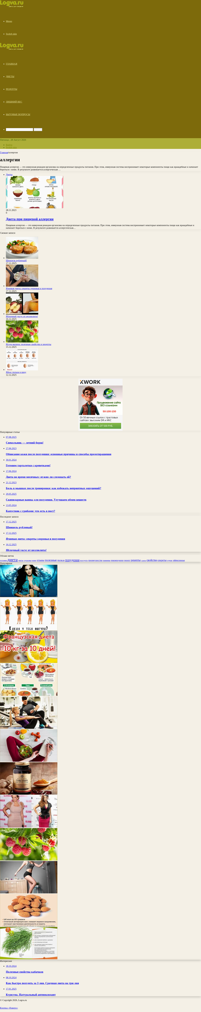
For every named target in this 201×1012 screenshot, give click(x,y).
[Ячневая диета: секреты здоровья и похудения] (22, 286)
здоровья (27, 560)
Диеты (10, 76)
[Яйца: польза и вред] (22, 369)
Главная (11, 64)
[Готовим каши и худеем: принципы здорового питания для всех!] (28, 695)
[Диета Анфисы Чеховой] (28, 826)
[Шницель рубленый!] (22, 258)
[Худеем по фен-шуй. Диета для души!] (28, 761)
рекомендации (117, 560)
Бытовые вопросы (18, 114)
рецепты (136, 560)
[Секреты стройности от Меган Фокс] (28, 596)
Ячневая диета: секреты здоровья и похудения (29, 288)
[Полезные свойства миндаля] (28, 925)
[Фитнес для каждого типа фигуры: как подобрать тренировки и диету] (28, 629)
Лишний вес (14, 102)
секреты (162, 560)
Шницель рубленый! (16, 260)
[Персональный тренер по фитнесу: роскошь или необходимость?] (28, 728)
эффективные (179, 560)
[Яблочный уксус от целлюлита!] (22, 313)
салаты (143, 560)
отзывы (40, 560)
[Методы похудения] (15, 6)
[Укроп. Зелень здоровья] (28, 958)
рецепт (127, 560)
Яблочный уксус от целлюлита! (22, 316)
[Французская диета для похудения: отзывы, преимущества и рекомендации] (28, 662)
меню (34, 560)
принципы (106, 560)
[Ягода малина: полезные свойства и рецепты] (22, 341)
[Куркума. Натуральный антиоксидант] (28, 794)
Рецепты (11, 89)
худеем (169, 560)
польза (61, 560)
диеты (20, 560)
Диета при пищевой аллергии (30, 219)
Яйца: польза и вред (16, 372)
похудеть (84, 560)
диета (12, 559)
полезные (51, 560)
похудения (72, 560)
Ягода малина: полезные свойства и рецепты (28, 344)
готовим (3, 560)
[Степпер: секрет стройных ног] (28, 892)
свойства (152, 560)
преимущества (95, 560)
